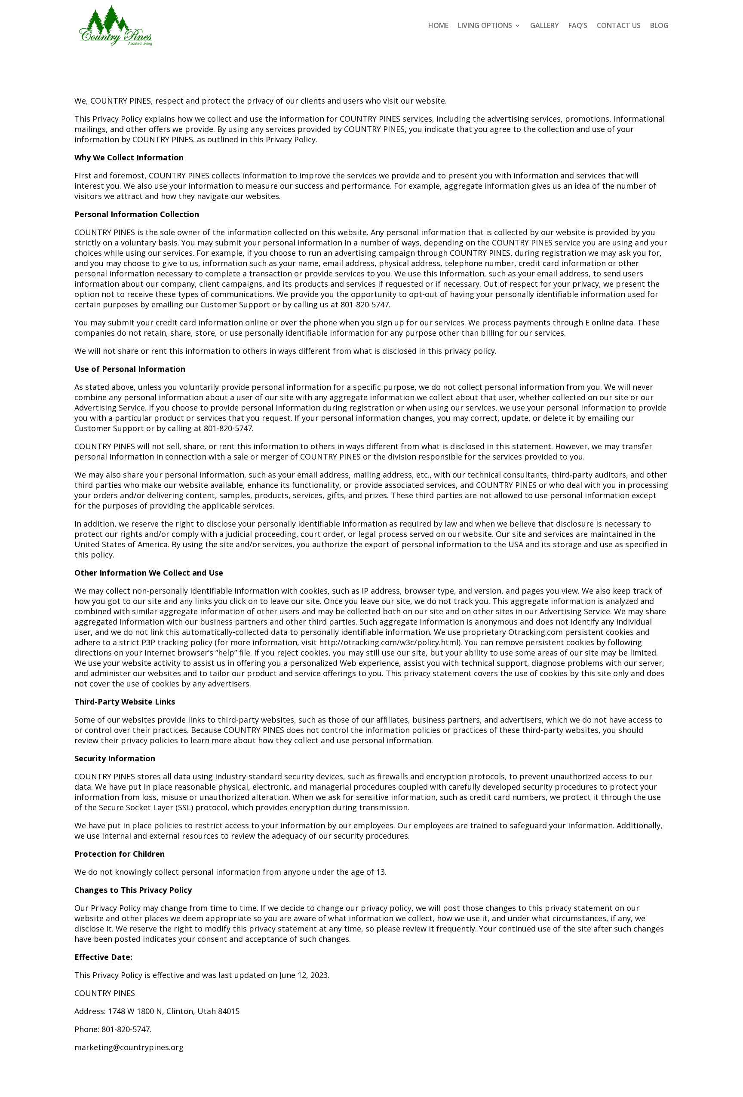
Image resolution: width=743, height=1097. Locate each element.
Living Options (485, 25)
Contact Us (619, 25)
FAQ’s (577, 25)
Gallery (544, 25)
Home (438, 25)
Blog (659, 25)
